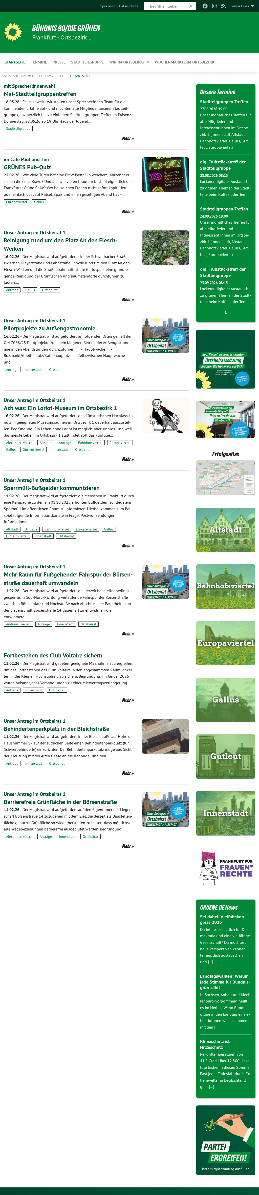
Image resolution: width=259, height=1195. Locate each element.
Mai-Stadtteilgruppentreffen (40, 94)
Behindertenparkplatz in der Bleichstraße (56, 729)
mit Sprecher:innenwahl (29, 86)
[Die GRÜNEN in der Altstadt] (225, 530)
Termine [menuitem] (39, 62)
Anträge (12, 290)
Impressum (106, 6)
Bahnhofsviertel (90, 442)
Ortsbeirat (50, 290)
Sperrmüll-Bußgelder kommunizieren (52, 488)
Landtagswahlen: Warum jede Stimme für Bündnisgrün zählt (225, 981)
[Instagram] (214, 6)
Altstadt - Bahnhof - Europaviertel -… (36, 76)
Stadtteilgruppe (18, 128)
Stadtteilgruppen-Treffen (224, 101)
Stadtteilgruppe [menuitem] (87, 62)
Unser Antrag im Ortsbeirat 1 (35, 232)
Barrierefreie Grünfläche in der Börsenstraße (60, 802)
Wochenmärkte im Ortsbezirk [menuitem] (184, 62)
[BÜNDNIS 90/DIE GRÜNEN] (13, 32)
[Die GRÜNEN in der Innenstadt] (225, 813)
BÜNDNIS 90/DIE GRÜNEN (66, 28)
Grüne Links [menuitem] (240, 6)
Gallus (39, 202)
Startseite (82, 76)
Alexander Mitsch (19, 442)
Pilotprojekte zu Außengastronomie (49, 328)
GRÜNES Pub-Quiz (27, 167)
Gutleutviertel (33, 449)
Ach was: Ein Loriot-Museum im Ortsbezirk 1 (60, 408)
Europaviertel (16, 202)
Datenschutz (128, 6)
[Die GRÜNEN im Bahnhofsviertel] (225, 586)
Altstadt (46, 442)
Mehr (126, 138)
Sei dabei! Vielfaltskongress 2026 (223, 919)
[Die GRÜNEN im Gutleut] (225, 756)
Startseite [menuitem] (15, 62)
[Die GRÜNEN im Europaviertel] (225, 643)
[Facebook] (205, 6)
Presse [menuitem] (59, 62)
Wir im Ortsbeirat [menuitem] (127, 62)
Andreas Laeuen (18, 624)
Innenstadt (33, 369)
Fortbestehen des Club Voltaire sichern (53, 655)
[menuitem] (106, 6)
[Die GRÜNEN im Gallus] (225, 700)
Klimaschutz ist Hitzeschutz (215, 1044)
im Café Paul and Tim (26, 159)
